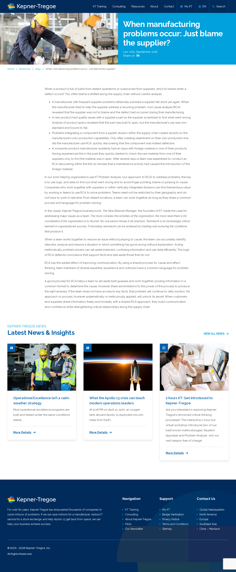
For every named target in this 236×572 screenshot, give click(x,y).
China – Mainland (209, 528)
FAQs (128, 524)
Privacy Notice (170, 519)
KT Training (99, 6)
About (154, 6)
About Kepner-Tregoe (138, 519)
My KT (166, 509)
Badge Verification (173, 514)
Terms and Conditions (175, 524)
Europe (203, 519)
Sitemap (167, 528)
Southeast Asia (208, 524)
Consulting (119, 6)
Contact (169, 6)
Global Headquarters (211, 509)
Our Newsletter (134, 528)
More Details (22, 432)
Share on (129, 55)
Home (10, 69)
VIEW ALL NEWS (214, 333)
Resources (138, 6)
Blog (38, 69)
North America (208, 514)
